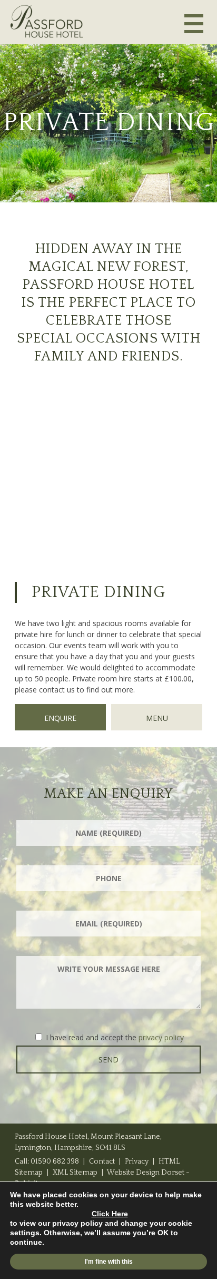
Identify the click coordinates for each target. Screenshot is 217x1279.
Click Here (110, 1213)
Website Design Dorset (145, 1172)
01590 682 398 (55, 1161)
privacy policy (161, 1037)
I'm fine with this (109, 1261)
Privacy (137, 1161)
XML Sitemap (75, 1172)
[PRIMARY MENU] (194, 23)
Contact (102, 1161)
